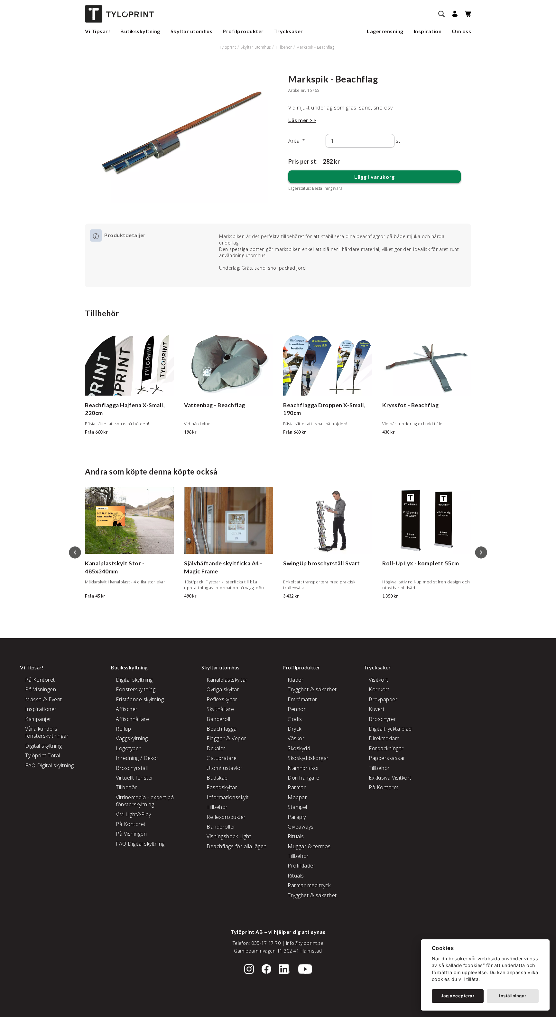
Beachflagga (222, 728)
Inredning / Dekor (137, 758)
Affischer (127, 709)
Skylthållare (220, 709)
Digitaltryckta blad (390, 728)
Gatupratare (222, 758)
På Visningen (40, 689)
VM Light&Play (133, 814)
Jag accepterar (457, 995)
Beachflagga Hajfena (113, 405)
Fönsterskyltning (135, 689)
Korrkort (379, 689)
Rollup (123, 728)
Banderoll (218, 719)
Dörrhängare (304, 777)
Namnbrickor (304, 768)
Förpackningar (386, 748)
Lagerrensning (385, 31)
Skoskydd (299, 748)
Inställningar (512, 995)
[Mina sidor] (454, 14)
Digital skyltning (43, 745)
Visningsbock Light (229, 836)
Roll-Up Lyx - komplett (412, 563)
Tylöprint (227, 47)
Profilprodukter (243, 31)
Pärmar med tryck (309, 885)
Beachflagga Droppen (312, 405)
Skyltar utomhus (192, 31)
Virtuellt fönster (134, 777)
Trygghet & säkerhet (312, 689)
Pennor (297, 709)
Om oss (461, 31)
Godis (295, 719)
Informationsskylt (228, 797)
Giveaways (301, 826)
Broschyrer (382, 719)
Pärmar (297, 787)
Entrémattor (302, 699)
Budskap (217, 777)
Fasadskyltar (222, 787)
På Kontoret (40, 679)
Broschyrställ (132, 768)
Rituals (296, 836)
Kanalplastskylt (106, 563)
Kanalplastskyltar (227, 679)
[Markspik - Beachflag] (181, 138)
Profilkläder (301, 865)
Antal (296, 140)
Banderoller (221, 826)
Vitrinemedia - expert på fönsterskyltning (145, 801)
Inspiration (428, 31)
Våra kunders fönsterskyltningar (47, 732)
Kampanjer (38, 719)
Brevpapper (383, 699)
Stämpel (297, 807)
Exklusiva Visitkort (390, 777)
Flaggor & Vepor (226, 738)
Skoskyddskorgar (308, 758)
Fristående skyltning (140, 699)
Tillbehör (283, 47)
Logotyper (128, 748)
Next (481, 552)
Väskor (296, 738)
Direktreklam (384, 738)
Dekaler (216, 748)
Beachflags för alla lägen (237, 846)
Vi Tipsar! (97, 31)
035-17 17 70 (266, 943)
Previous (75, 552)
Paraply (297, 816)
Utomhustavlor (225, 768)
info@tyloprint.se (305, 943)
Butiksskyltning (140, 31)
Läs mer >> (302, 120)
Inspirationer (41, 709)
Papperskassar (387, 758)
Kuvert (377, 709)
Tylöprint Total (42, 755)
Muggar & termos (309, 846)
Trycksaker (288, 31)
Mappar (297, 797)
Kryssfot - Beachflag (410, 405)
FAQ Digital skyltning (49, 765)
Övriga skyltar (223, 689)
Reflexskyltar (222, 699)
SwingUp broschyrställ (313, 563)
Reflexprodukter (226, 816)
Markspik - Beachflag (315, 47)
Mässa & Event (43, 699)
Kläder (295, 679)
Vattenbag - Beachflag (214, 405)
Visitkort (378, 679)
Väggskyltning (132, 738)
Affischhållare (132, 719)
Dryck (294, 728)
